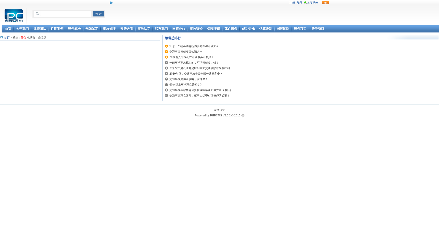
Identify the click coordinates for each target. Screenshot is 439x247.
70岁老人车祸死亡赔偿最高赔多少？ (191, 57)
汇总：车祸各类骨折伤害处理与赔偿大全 (194, 46)
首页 (7, 37)
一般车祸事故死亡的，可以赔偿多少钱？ (194, 62)
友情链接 (219, 110)
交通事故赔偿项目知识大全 (185, 51)
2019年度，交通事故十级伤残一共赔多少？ (195, 73)
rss (325, 2)
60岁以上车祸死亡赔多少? (185, 84)
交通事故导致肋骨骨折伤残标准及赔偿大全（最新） (201, 90)
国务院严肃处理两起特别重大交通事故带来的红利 (199, 68)
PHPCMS (216, 115)
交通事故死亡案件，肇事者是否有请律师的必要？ (199, 95)
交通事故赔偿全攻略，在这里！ (188, 79)
